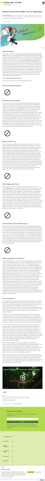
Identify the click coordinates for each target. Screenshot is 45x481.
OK (30, 472)
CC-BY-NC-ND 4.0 (17, 403)
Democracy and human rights (9, 397)
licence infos (42, 47)
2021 (30, 80)
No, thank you (38, 472)
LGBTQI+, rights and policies (8, 400)
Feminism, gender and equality (23, 397)
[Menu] (43, 3)
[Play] (23, 378)
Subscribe (22, 421)
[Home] (11, 3)
